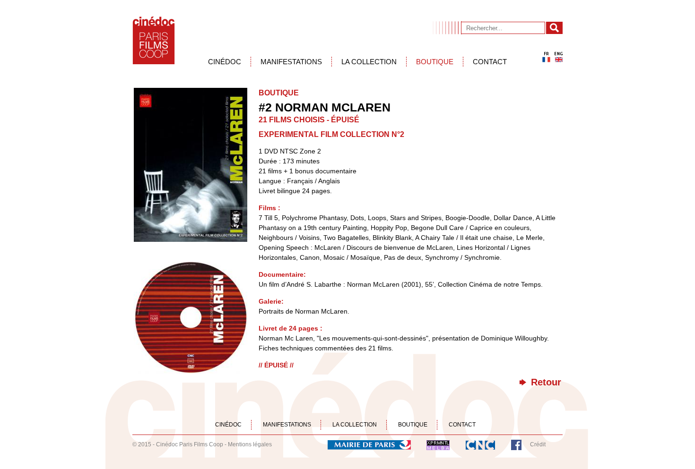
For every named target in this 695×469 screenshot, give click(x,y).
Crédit (538, 444)
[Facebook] (516, 444)
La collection (369, 62)
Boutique (434, 62)
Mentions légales (250, 444)
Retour (546, 382)
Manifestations (291, 62)
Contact (490, 62)
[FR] (546, 57)
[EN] (559, 57)
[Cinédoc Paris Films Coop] (153, 40)
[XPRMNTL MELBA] (438, 444)
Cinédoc (224, 62)
